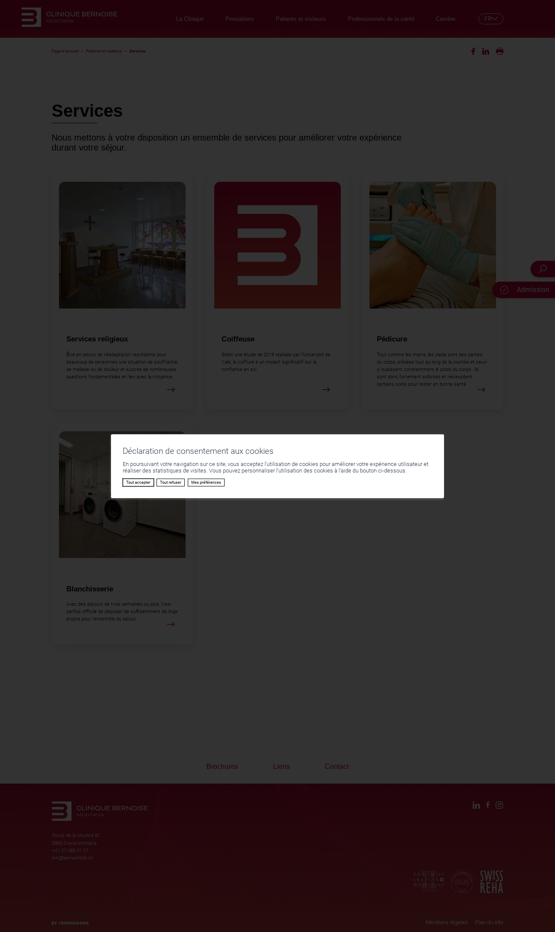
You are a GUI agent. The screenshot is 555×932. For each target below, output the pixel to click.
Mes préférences (206, 482)
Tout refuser (170, 482)
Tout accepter (138, 482)
